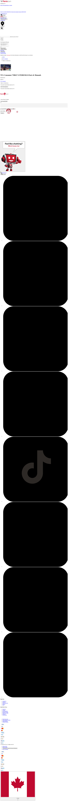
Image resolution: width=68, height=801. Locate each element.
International (5, 714)
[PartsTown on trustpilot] (35, 697)
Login (1, 20)
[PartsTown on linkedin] (35, 436)
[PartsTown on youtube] (35, 305)
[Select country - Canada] (1, 17)
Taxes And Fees (5, 703)
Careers (4, 710)
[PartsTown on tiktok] (35, 501)
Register (3, 20)
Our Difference (5, 711)
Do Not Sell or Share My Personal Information (10, 748)
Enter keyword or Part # (14, 36)
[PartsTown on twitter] (35, 631)
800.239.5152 (4, 172)
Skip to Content (9, 5)
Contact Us (4, 701)
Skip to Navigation (3, 5)
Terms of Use (5, 746)
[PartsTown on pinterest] (35, 566)
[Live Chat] (12, 156)
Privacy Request (5, 749)
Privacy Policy (5, 747)
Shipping (4, 702)
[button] (34, 28)
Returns (4, 704)
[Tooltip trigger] (0, 102)
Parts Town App (5, 719)
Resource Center (5, 712)
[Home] (34, 140)
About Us (4, 709)
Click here (8, 55)
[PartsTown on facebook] (35, 240)
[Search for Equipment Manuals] (0, 47)
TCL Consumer (3, 81)
